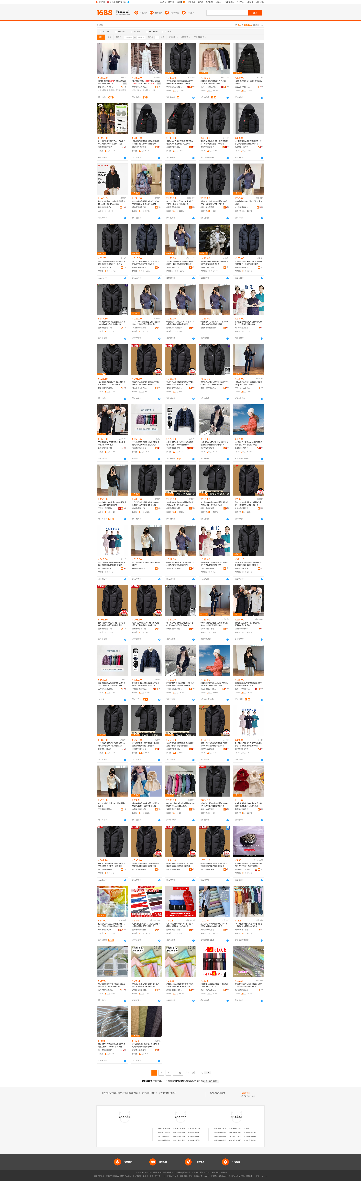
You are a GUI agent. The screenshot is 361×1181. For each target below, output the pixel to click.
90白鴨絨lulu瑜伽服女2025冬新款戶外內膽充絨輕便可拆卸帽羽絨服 (180, 323)
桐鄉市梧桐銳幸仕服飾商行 (140, 508)
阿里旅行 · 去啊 (172, 1176)
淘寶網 (145, 1176)
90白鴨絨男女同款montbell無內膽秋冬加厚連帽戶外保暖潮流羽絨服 (248, 443)
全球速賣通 (137, 1176)
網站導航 (224, 1173)
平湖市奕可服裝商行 (208, 87)
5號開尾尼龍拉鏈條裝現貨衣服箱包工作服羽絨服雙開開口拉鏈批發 (146, 925)
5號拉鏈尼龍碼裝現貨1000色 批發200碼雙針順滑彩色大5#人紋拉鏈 (180, 925)
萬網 (221, 1176)
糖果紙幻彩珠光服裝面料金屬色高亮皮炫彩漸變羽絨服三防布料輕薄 (145, 985)
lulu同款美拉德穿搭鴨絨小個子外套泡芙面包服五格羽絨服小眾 (214, 263)
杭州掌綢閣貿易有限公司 (242, 207)
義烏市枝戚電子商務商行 (140, 388)
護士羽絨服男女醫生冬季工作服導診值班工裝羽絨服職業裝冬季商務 (111, 564)
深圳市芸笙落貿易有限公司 (140, 990)
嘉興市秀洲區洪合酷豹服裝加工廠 (208, 147)
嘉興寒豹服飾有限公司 (140, 147)
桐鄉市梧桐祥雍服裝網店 (174, 147)
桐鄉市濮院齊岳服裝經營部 (140, 268)
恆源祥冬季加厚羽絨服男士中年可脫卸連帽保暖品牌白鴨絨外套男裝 (179, 865)
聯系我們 (215, 1173)
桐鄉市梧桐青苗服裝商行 (208, 508)
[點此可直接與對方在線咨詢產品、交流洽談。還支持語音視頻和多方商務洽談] (193, 97)
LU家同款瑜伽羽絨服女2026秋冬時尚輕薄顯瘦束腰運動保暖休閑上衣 (214, 443)
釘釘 (242, 1176)
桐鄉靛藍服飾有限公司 (181, 1137)
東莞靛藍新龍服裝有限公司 (168, 1129)
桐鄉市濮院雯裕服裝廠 (174, 87)
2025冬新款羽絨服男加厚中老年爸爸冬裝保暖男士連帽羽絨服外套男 (248, 263)
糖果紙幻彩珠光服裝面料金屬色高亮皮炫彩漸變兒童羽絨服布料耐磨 (111, 925)
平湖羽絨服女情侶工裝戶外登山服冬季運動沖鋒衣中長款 (111, 443)
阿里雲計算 (198, 1176)
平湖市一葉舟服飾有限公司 (106, 508)
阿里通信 (214, 1176)
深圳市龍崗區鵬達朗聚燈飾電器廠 (241, 1129)
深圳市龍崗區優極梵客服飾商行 (242, 388)
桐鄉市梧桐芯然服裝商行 (174, 508)
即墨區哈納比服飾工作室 (208, 268)
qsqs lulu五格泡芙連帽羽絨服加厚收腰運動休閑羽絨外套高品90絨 (180, 804)
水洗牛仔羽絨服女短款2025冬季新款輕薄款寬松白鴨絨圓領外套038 (179, 443)
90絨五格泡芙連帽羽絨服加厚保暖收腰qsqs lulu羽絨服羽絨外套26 (248, 383)
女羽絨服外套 (103, 90)
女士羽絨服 (143, 90)
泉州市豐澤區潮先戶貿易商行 (208, 990)
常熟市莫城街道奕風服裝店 (174, 268)
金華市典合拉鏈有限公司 (174, 930)
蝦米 (190, 1176)
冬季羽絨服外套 (115, 90)
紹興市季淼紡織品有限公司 (140, 1050)
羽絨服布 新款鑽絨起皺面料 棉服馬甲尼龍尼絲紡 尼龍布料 (214, 985)
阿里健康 (249, 1176)
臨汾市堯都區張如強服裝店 (224, 1133)
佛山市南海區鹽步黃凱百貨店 (255, 1137)
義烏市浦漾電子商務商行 (140, 207)
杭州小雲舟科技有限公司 (253, 1141)
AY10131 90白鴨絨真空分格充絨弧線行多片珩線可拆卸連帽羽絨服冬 (146, 323)
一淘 (163, 1176)
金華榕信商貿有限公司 (140, 809)
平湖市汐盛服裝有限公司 (174, 448)
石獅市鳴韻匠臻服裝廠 (106, 147)
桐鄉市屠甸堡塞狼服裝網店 (208, 207)
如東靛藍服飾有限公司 (196, 1137)
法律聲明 (178, 1173)
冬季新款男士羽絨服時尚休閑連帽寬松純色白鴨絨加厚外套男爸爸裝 (145, 142)
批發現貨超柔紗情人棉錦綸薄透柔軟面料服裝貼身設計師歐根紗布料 (248, 865)
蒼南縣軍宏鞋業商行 (208, 328)
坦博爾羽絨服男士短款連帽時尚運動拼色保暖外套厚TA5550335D (111, 202)
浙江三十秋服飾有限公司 (242, 87)
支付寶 (231, 1176)
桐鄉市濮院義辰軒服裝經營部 (174, 207)
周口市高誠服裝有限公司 (242, 328)
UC (225, 1176)
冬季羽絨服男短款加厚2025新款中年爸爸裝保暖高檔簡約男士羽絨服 (111, 263)
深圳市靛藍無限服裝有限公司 (184, 1129)
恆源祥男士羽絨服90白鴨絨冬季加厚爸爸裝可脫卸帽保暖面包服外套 (145, 383)
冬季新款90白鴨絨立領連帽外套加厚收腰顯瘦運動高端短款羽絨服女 (145, 202)
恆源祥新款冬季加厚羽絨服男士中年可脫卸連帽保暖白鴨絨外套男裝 (214, 865)
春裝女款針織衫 (235, 1141)
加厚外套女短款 (235, 1137)
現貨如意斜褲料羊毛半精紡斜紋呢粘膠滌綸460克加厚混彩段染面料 (111, 985)
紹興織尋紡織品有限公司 (106, 930)
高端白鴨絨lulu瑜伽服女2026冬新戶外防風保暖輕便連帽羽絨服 (112, 503)
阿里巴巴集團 (99, 1176)
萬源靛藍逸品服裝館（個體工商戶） (201, 1129)
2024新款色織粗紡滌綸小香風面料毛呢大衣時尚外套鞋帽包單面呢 (145, 1045)
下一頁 (178, 1073)
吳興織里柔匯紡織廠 (242, 870)
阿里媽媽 (183, 1176)
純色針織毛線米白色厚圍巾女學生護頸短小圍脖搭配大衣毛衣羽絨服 (248, 804)
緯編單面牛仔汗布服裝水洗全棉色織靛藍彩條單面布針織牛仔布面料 (111, 1045)
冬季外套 (135, 90)
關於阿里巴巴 (205, 1173)
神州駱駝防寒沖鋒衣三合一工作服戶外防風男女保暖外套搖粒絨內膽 (111, 142)
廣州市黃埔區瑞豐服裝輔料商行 (242, 930)
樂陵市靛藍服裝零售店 (181, 1141)
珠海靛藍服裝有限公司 (181, 1133)
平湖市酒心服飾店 (139, 328)
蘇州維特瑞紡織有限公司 (106, 1050)
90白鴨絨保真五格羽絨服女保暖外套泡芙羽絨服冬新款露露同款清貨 (145, 443)
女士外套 (151, 90)
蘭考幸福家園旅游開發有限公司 (241, 1133)
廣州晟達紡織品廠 (241, 990)
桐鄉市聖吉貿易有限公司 (106, 87)
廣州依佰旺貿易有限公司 (208, 930)
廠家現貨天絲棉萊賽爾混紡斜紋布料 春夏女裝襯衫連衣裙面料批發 (214, 925)
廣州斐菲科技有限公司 (174, 990)
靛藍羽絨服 (220, 1093)
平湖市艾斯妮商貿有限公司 (208, 448)
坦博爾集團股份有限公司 (106, 207)
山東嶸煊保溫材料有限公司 (224, 1129)
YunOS (206, 1176)
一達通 (256, 1176)
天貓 (151, 1176)
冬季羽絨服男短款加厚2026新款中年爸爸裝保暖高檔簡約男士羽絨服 (179, 82)
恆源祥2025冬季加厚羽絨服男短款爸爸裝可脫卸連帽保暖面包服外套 (179, 142)
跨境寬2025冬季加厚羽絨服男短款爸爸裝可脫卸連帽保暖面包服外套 (214, 202)
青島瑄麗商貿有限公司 (222, 1137)
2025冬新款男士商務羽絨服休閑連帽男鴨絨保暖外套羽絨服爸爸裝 (179, 503)
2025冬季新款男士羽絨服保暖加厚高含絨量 (248, 82)
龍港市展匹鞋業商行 (174, 328)
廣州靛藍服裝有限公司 (196, 1133)
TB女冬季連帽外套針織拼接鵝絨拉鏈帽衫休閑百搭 (112, 82)
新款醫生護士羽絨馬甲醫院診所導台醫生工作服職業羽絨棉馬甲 (248, 323)
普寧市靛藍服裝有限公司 (197, 1141)
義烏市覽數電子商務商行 (208, 388)
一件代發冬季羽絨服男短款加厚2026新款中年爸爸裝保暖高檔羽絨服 (145, 503)
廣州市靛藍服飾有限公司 (167, 1141)
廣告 (124, 84)
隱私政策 (195, 1173)
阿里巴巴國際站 (112, 1176)
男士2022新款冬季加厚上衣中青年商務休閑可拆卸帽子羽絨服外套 (179, 202)
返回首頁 (200, 1081)
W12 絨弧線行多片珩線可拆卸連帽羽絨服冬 (248, 202)
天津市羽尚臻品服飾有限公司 (140, 448)
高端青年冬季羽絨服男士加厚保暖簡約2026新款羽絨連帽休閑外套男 (214, 142)
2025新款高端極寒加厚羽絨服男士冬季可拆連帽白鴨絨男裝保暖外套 (248, 142)
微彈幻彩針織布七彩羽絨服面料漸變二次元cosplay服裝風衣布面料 (248, 985)
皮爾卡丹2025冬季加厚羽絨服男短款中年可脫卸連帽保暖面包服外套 (248, 503)
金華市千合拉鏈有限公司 (140, 930)
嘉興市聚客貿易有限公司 (106, 268)
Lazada (264, 1176)
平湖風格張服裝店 (139, 569)
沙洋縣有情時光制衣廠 (106, 448)
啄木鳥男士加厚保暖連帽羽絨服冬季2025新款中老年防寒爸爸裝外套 (112, 323)
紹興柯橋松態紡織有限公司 (106, 990)
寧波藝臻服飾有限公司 (242, 448)
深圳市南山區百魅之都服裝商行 (242, 147)
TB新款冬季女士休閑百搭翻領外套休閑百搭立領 (146, 82)
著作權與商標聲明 (166, 1173)
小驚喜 (246, 1129)
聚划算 (157, 1176)
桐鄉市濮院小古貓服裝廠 (242, 268)
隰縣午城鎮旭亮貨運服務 (253, 1133)
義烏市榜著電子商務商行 (106, 328)
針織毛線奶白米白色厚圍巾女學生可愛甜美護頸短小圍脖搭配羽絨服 (145, 804)
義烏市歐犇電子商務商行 (174, 388)
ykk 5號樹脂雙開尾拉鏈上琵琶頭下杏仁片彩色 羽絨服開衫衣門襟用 (248, 925)
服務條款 (186, 1173)
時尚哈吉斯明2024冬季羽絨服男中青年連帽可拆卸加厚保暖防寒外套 (111, 383)
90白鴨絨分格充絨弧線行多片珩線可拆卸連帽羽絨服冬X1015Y (214, 82)
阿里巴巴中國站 (125, 1176)
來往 (237, 1176)
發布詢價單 (245, 1093)
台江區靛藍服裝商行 (165, 1137)
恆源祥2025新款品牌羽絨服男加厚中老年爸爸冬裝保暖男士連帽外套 (214, 804)
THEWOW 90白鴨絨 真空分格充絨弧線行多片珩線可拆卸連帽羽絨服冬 (179, 263)
